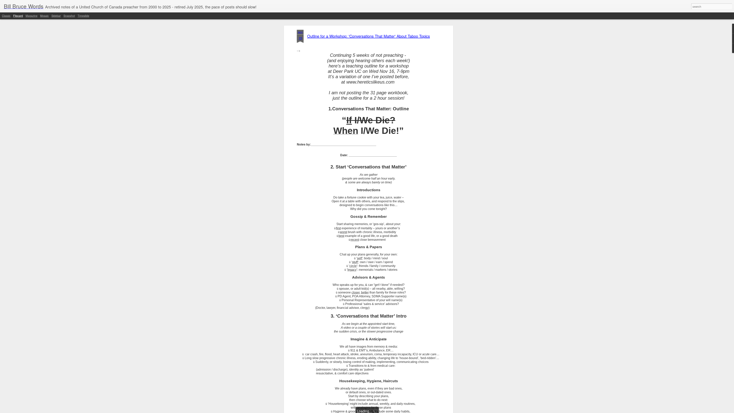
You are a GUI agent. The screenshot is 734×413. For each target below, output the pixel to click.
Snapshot (69, 16)
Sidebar (56, 16)
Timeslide (83, 16)
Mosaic (44, 16)
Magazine (31, 16)
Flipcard (18, 16)
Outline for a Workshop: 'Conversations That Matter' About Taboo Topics (368, 36)
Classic (6, 16)
